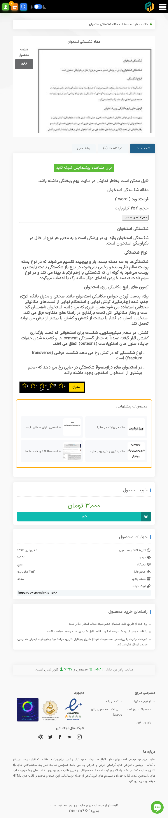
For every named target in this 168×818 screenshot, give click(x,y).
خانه (145, 24)
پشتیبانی (83, 148)
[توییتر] (50, 736)
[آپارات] (40, 736)
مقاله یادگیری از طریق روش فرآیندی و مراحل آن (105, 451)
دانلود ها (135, 24)
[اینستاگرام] (79, 736)
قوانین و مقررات (141, 701)
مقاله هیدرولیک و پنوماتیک (110, 427)
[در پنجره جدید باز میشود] (73, 720)
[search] (23, 6)
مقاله (124, 24)
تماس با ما (112, 701)
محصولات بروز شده (139, 709)
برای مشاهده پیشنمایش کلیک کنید (84, 168)
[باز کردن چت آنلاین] (157, 807)
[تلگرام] (69, 736)
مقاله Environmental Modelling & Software (41, 451)
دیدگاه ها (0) (112, 148)
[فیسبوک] (60, 736)
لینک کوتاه (139, 586)
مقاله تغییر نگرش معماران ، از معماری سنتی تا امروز (41, 427)
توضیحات (143, 148)
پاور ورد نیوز (143, 722)
